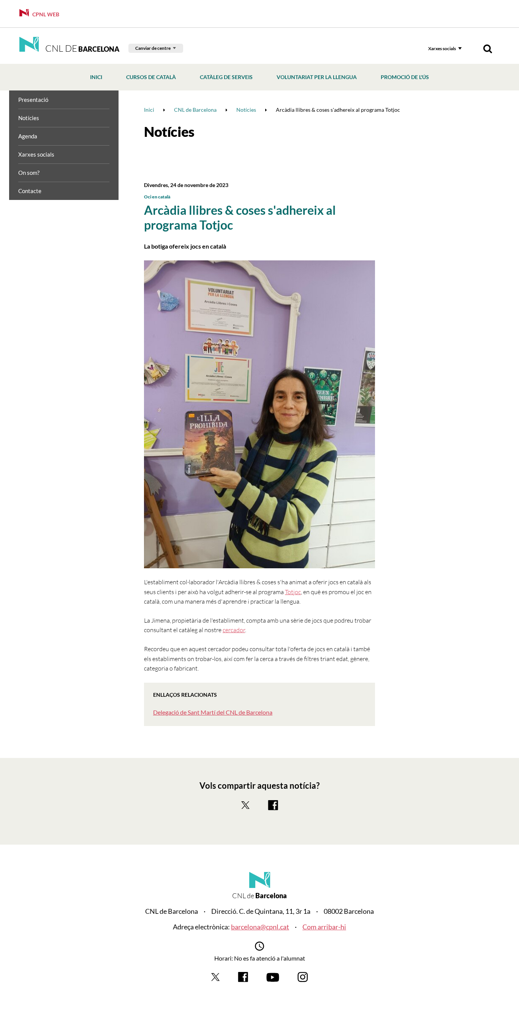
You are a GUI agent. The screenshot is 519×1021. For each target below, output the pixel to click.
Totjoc (293, 592)
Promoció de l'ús (405, 77)
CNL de (81, 48)
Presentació (33, 99)
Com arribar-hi (324, 927)
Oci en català (157, 197)
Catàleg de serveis (226, 77)
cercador (234, 630)
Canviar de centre (153, 48)
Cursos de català (151, 77)
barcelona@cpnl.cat (260, 927)
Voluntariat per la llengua (317, 77)
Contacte (29, 190)
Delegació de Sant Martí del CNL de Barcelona (212, 712)
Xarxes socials (442, 48)
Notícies (28, 117)
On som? (29, 172)
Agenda (27, 136)
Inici (96, 77)
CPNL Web (45, 14)
